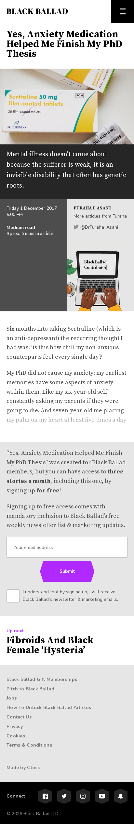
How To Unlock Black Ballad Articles (49, 707)
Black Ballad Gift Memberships (42, 679)
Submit (67, 571)
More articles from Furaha (100, 216)
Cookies (16, 736)
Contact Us (19, 717)
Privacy (15, 726)
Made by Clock (23, 768)
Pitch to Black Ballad (30, 689)
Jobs (12, 698)
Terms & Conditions (29, 745)
